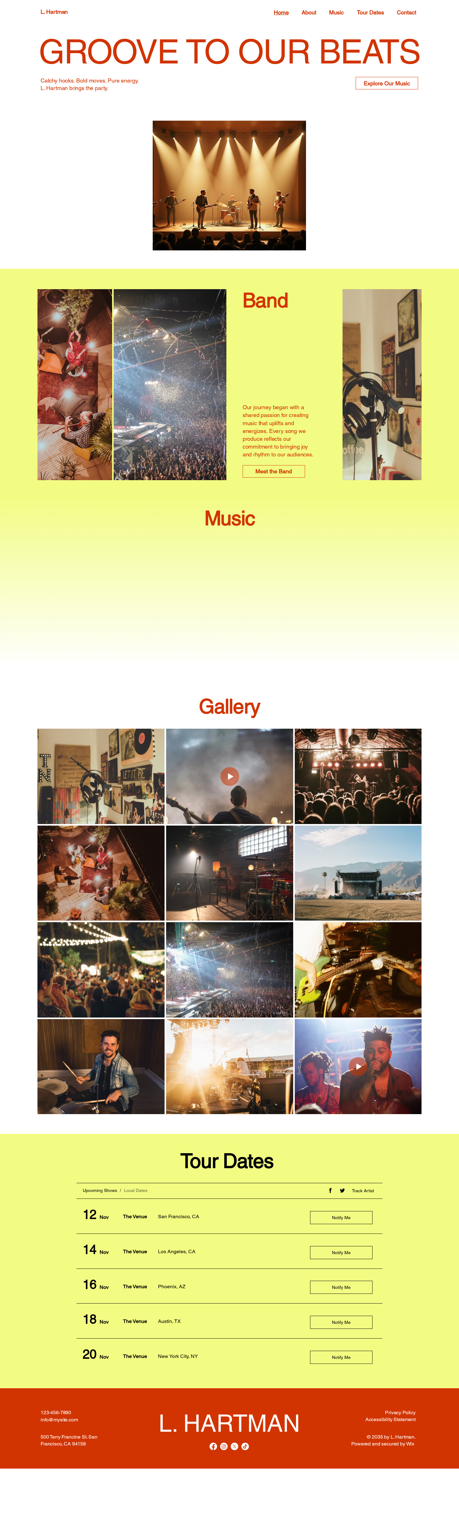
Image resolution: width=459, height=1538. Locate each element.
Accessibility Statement (390, 1419)
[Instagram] (224, 1446)
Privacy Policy (400, 1412)
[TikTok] (245, 1446)
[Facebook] (213, 1446)
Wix (411, 1444)
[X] (234, 1446)
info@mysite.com (59, 1420)
